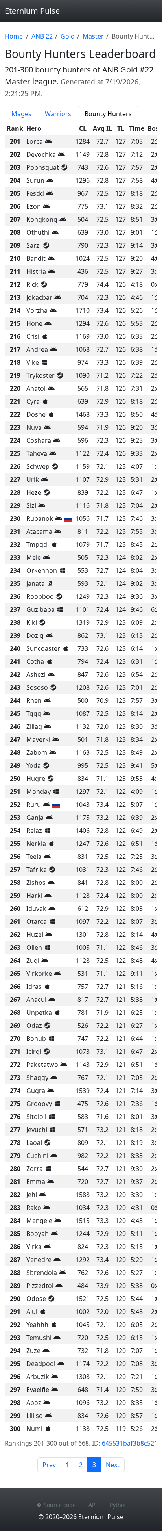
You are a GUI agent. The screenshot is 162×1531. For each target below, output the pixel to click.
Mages (21, 114)
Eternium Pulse (32, 11)
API (92, 1505)
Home (14, 36)
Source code (60, 1505)
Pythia (118, 1505)
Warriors (58, 114)
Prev (49, 1464)
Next (113, 1464)
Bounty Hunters (108, 114)
